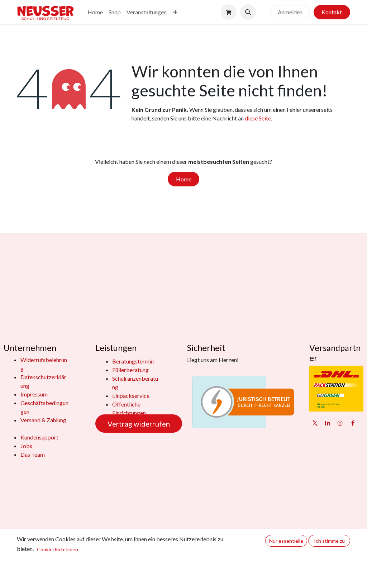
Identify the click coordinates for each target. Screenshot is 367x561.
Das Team (32, 454)
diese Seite (258, 118)
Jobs (26, 445)
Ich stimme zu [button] (329, 541)
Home (183, 179)
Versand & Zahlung (43, 420)
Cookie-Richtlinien (57, 549)
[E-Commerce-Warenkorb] (229, 12)
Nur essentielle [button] (286, 541)
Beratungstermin (133, 361)
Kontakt (331, 12)
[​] (263, 12)
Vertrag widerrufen (138, 423)
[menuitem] (95, 12)
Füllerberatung (130, 369)
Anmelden (290, 12)
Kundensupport (39, 437)
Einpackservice (130, 395)
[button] (248, 12)
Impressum (34, 394)
